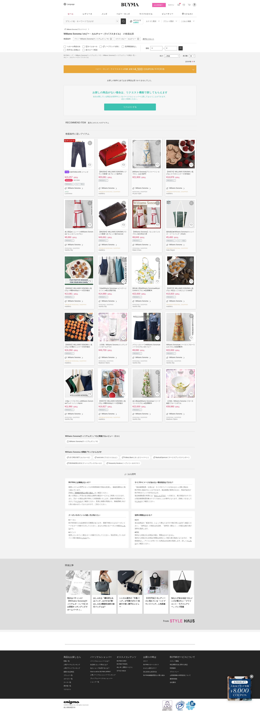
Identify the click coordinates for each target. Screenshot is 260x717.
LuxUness (68, 193)
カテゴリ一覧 (68, 679)
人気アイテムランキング (72, 664)
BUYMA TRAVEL (122, 664)
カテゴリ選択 (151, 21)
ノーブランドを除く (112, 46)
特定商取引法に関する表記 (179, 664)
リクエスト (188, 14)
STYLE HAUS (121, 671)
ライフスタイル (146, 14)
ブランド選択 (168, 21)
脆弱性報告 (173, 679)
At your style (136, 193)
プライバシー (174, 672)
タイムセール (92, 46)
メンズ (104, 14)
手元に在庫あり (74, 50)
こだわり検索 (186, 21)
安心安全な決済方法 (150, 672)
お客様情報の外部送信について (180, 675)
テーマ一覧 (67, 682)
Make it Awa (136, 250)
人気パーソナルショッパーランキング (103, 675)
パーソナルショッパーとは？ (100, 661)
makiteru (102, 193)
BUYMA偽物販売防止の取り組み (154, 675)
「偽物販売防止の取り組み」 (84, 493)
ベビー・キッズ (123, 14)
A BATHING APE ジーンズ (78, 172)
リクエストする (130, 107)
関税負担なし (132, 46)
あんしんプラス (160, 495)
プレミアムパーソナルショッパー (101, 678)
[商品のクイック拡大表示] (90, 143)
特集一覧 (67, 661)
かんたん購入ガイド (150, 668)
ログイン (171, 5)
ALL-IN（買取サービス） (125, 667)
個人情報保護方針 (70, 707)
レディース (87, 14)
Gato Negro (170, 250)
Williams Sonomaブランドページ (76, 29)
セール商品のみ (74, 46)
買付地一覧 (67, 686)
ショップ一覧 (94, 682)
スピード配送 (93, 50)
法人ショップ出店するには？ (100, 668)
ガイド (145, 661)
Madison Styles (104, 363)
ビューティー (167, 14)
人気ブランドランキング (72, 668)
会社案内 (173, 682)
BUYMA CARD (121, 661)
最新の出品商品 (69, 672)
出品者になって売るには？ (99, 664)
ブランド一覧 (68, 675)
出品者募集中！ (159, 5)
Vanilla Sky (69, 250)
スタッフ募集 (174, 661)
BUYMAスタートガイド (151, 664)
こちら (79, 501)
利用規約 (173, 668)
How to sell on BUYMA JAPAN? (100, 671)
